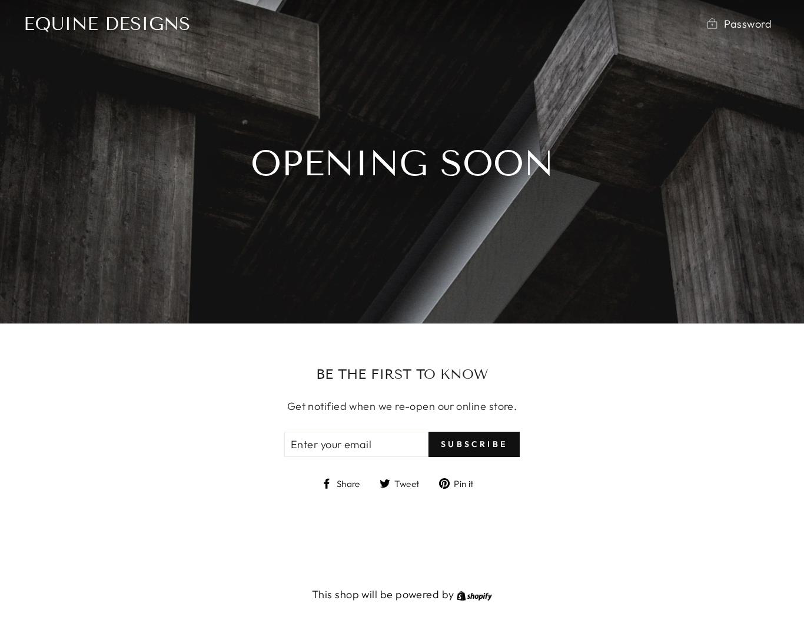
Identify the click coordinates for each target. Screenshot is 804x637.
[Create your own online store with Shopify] (474, 594)
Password (748, 24)
